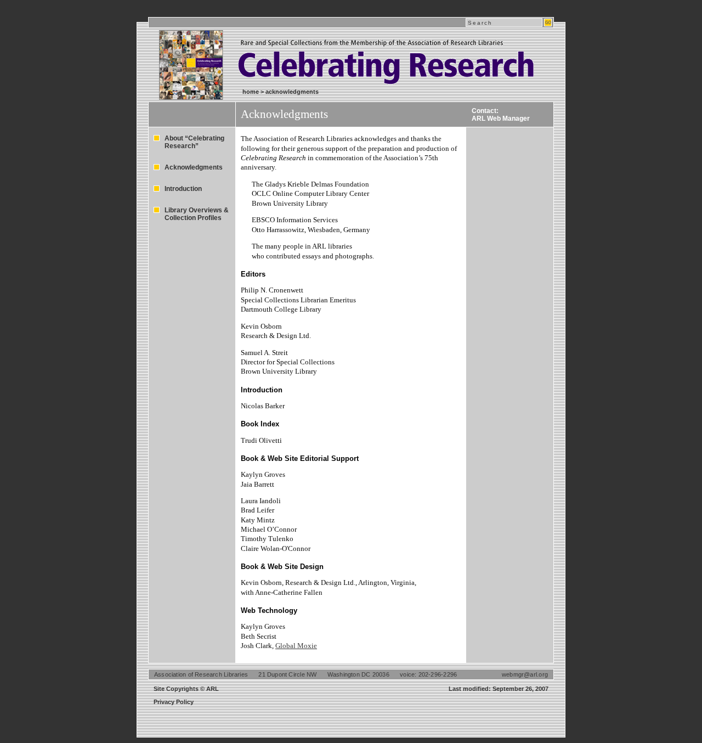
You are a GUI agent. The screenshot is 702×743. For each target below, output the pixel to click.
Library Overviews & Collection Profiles (197, 214)
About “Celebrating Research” (194, 142)
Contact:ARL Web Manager (501, 114)
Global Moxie (296, 645)
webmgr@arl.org (525, 674)
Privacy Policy (174, 702)
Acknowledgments (194, 167)
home (250, 91)
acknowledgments (292, 91)
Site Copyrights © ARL (186, 688)
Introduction (183, 189)
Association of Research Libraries (201, 674)
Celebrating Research (323, 54)
